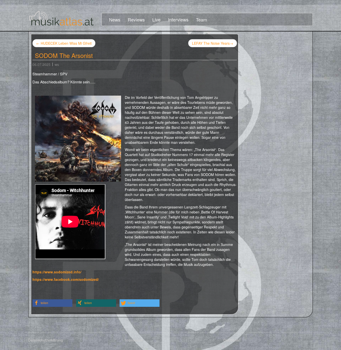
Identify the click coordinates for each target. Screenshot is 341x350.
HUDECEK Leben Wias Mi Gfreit (64, 43)
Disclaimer (231, 340)
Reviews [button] (136, 19)
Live (156, 19)
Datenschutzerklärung (45, 340)
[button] (52, 303)
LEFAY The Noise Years (212, 43)
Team (201, 19)
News (114, 19)
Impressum (134, 340)
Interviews (178, 19)
